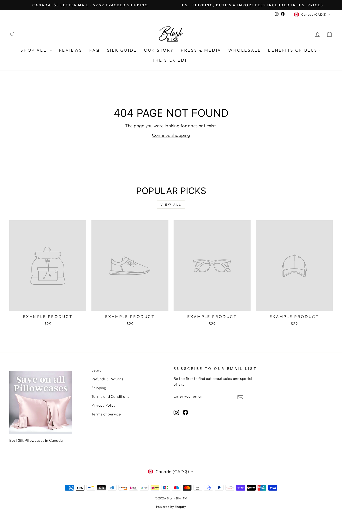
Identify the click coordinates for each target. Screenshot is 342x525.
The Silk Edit (171, 60)
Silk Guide (122, 50)
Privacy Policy (103, 405)
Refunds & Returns (107, 379)
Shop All (34, 50)
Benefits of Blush (294, 50)
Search (97, 370)
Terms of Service (106, 414)
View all (171, 204)
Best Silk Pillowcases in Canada (36, 440)
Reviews (70, 50)
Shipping (98, 387)
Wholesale (244, 50)
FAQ (94, 50)
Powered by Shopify (171, 506)
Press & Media (201, 50)
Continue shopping (171, 135)
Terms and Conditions (110, 396)
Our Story (159, 50)
